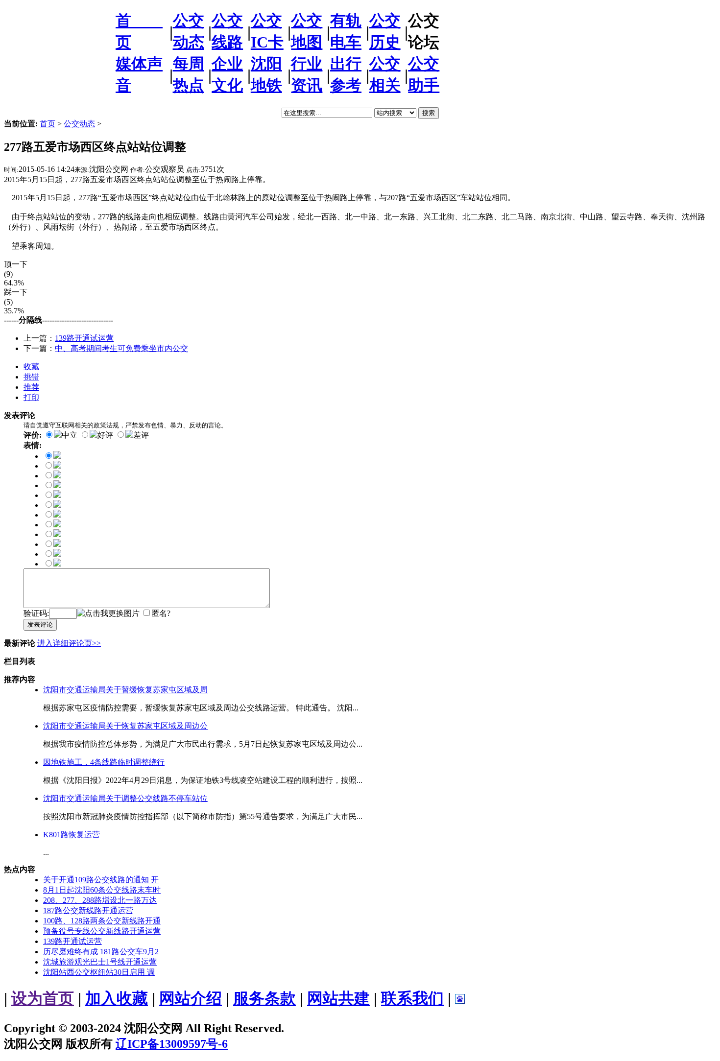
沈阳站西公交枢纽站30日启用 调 (99, 972)
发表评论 (40, 624)
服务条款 (264, 998)
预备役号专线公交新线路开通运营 (102, 931)
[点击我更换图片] (108, 614)
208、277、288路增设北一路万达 (100, 900)
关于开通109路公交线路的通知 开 (101, 879)
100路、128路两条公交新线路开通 (102, 921)
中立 (69, 435)
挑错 (31, 377)
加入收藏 (116, 998)
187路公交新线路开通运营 (88, 910)
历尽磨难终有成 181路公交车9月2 (101, 951)
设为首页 (42, 998)
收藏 (31, 366)
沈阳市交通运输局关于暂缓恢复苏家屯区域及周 (125, 689)
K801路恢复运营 (71, 834)
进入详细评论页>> (69, 643)
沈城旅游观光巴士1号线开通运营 (100, 962)
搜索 (428, 113)
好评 (105, 435)
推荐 (31, 387)
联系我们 (412, 998)
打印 (31, 397)
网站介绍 (190, 998)
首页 (47, 123)
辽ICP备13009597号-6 (172, 1043)
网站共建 (338, 998)
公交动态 (79, 123)
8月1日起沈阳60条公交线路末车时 (102, 890)
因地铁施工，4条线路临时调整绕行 (104, 762)
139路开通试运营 (84, 338)
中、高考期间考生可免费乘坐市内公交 (121, 348)
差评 (141, 435)
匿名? (160, 613)
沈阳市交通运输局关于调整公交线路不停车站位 (125, 798)
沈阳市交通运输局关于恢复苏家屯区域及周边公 (125, 726)
